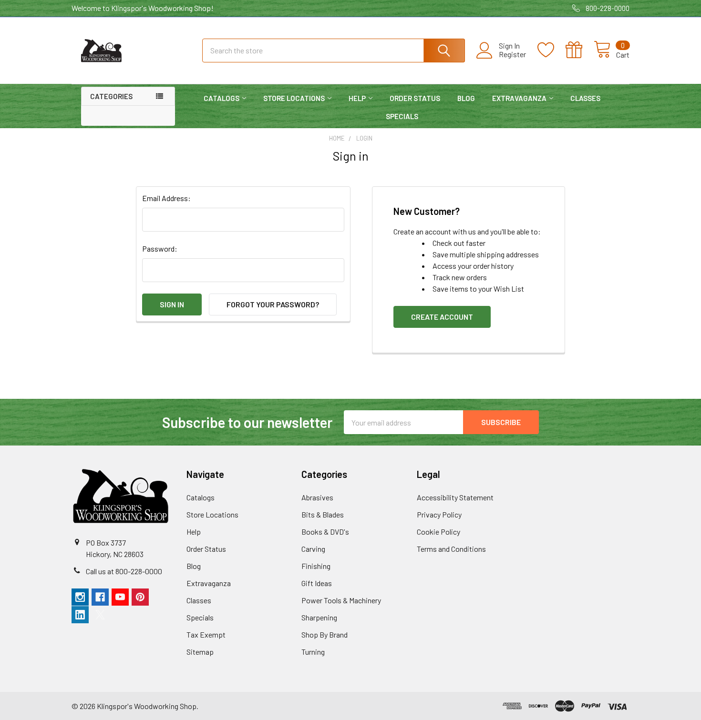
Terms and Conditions (451, 548)
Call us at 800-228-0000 (124, 571)
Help (357, 98)
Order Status (415, 98)
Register (512, 54)
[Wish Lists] (551, 50)
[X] (100, 614)
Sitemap (200, 651)
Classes (585, 98)
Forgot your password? (273, 304)
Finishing (315, 565)
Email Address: (166, 198)
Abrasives (317, 497)
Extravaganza (519, 98)
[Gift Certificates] (580, 50)
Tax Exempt (206, 634)
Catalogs (221, 98)
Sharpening (319, 617)
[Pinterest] (140, 597)
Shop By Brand (324, 634)
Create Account (442, 316)
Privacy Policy (439, 514)
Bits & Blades (322, 514)
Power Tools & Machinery (341, 600)
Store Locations (294, 98)
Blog (466, 98)
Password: (159, 248)
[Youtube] (120, 597)
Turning (313, 651)
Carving (313, 548)
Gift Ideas (316, 583)
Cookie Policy (438, 531)
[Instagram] (80, 597)
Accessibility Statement (455, 497)
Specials (402, 116)
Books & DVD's (325, 531)
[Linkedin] (80, 614)
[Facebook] (100, 597)
